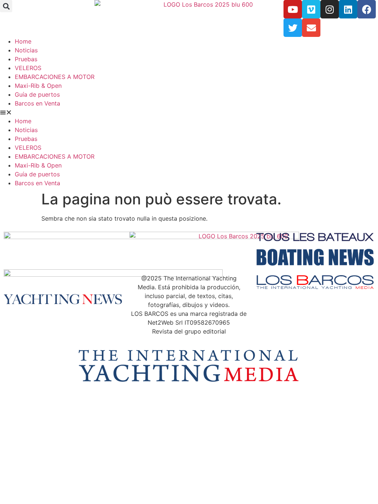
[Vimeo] (311, 9)
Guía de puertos (37, 94)
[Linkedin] (348, 9)
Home (23, 41)
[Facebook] (366, 9)
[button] (6, 6)
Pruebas (26, 59)
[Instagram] (329, 9)
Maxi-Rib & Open (38, 85)
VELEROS (28, 68)
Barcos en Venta (37, 103)
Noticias (26, 50)
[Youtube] (293, 9)
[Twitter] (293, 27)
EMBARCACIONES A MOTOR (54, 76)
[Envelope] (311, 27)
